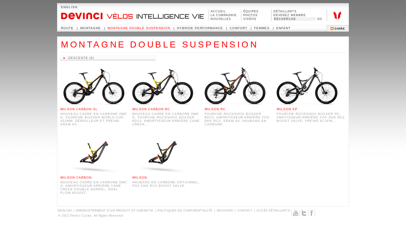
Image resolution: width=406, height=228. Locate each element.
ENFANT (283, 28)
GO (319, 19)
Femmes (262, 28)
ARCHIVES (225, 210)
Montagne (90, 28)
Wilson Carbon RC (151, 109)
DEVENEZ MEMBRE (289, 15)
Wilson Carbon (76, 177)
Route (67, 28)
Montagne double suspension (139, 28)
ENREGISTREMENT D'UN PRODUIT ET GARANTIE (115, 210)
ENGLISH (69, 7)
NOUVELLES (221, 19)
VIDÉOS (249, 19)
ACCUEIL (218, 11)
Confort (238, 28)
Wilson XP (287, 109)
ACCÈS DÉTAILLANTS (273, 210)
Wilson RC (215, 109)
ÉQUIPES (251, 11)
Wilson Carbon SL (79, 109)
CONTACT (244, 210)
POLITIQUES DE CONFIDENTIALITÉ (184, 210)
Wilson (139, 177)
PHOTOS (250, 15)
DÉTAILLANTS (285, 11)
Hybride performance (200, 28)
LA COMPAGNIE (224, 15)
